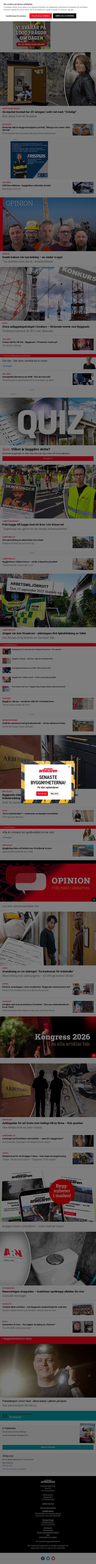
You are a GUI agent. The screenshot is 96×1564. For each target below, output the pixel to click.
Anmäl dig (42, 793)
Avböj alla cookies (64, 16)
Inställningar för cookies (16, 16)
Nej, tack (54, 793)
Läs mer (70, 10)
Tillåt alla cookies (41, 16)
